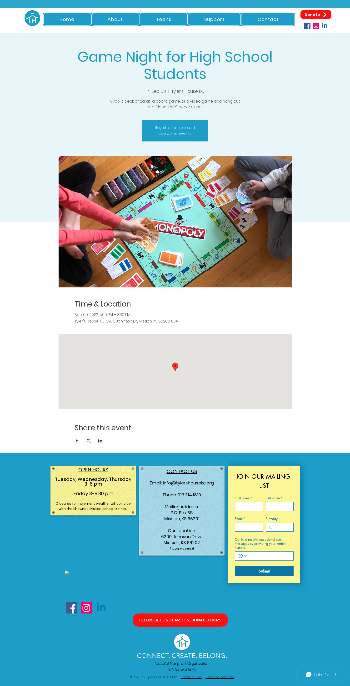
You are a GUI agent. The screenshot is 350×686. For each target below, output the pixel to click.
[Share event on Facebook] (77, 440)
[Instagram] (316, 26)
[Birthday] (271, 527)
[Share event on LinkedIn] (100, 440)
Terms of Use (191, 677)
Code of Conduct (219, 677)
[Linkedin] (324, 26)
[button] (115, 19)
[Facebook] (307, 26)
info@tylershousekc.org (188, 483)
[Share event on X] (88, 440)
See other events (175, 133)
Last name (274, 498)
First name (243, 498)
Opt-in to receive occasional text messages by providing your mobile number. (260, 543)
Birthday (272, 519)
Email (240, 519)
